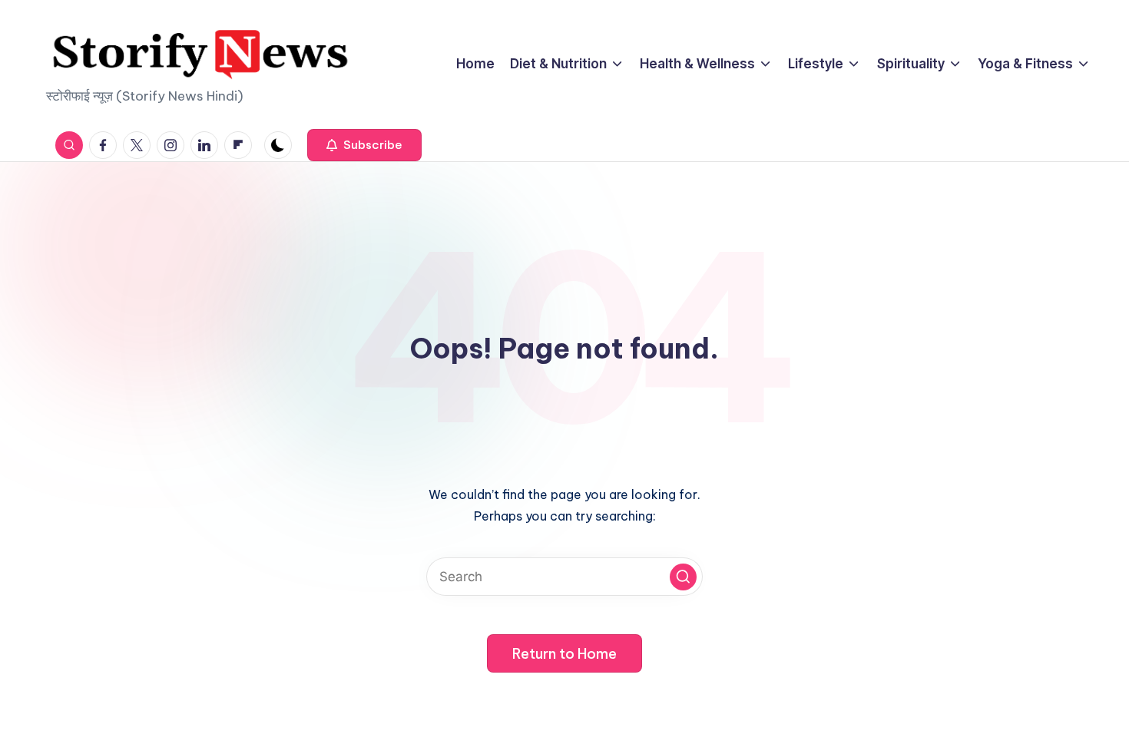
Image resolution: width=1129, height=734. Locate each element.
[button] (364, 145)
